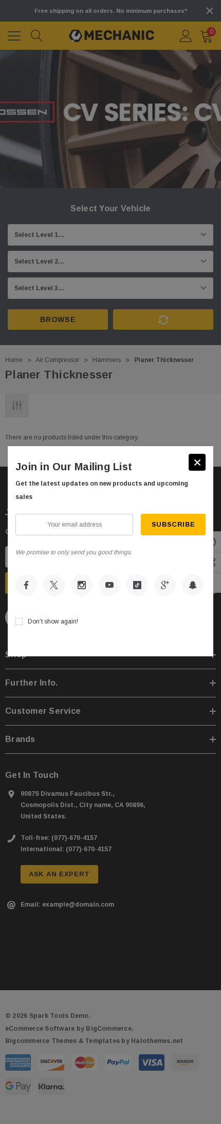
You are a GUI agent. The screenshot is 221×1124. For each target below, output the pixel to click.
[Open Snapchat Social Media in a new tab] (193, 585)
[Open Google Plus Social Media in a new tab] (165, 585)
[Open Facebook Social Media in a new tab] (26, 585)
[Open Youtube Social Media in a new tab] (109, 585)
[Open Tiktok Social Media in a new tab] (137, 585)
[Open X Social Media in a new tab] (54, 585)
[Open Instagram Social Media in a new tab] (82, 585)
